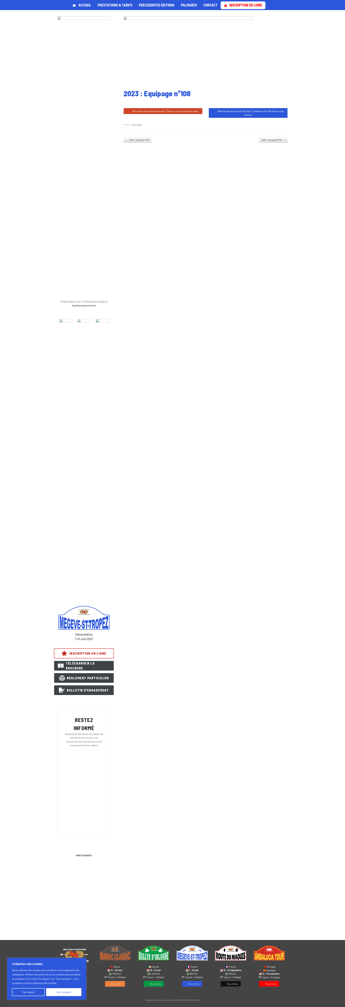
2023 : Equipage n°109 (273, 140)
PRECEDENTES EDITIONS (156, 5)
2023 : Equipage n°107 (137, 140)
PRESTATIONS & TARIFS (115, 5)
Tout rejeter (28, 992)
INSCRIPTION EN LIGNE (245, 5)
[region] (46, 979)
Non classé (137, 124)
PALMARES (189, 5)
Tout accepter (64, 992)
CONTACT (210, 5)
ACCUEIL (85, 5)
